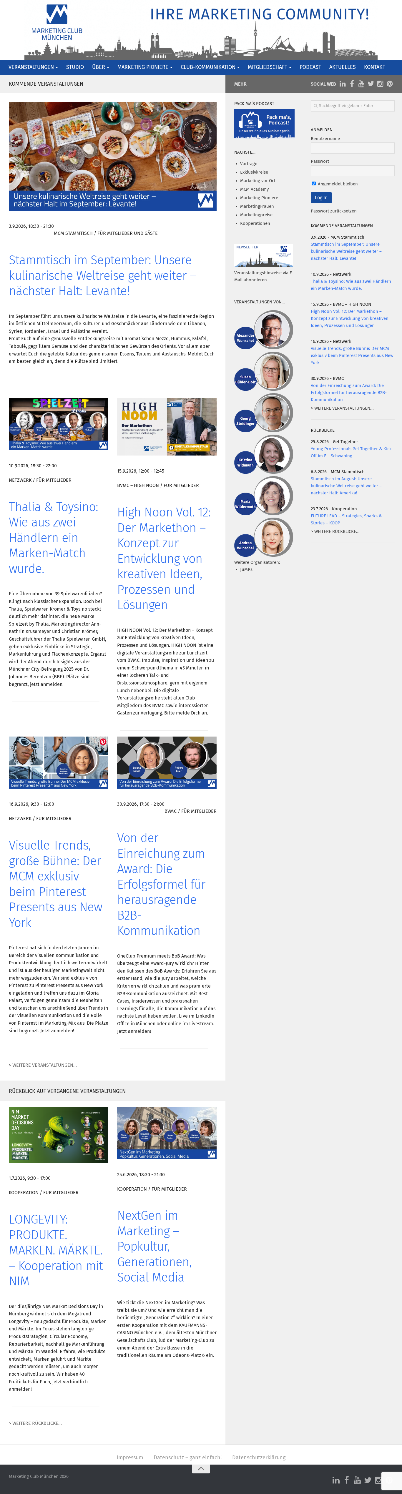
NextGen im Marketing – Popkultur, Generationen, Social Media (154, 1247)
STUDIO (75, 67)
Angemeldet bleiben (337, 184)
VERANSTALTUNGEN (31, 67)
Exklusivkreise (254, 172)
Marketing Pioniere (259, 198)
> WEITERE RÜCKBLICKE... (35, 1423)
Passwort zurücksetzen (334, 211)
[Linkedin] (342, 83)
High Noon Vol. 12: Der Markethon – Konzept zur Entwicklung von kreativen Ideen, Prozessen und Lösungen (163, 559)
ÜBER (98, 67)
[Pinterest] (389, 83)
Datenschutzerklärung (258, 1457)
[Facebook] (352, 83)
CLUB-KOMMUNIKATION (208, 67)
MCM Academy (254, 189)
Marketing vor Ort (257, 181)
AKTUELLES (342, 67)
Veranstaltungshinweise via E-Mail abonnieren (264, 276)
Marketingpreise (256, 215)
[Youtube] (361, 83)
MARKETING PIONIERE (142, 67)
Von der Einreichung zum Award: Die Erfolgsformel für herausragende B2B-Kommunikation (161, 885)
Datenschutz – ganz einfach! (188, 1457)
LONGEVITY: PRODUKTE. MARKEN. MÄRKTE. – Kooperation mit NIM (56, 1251)
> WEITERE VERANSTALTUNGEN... (43, 1065)
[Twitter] (370, 83)
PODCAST (310, 67)
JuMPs (246, 569)
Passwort (320, 161)
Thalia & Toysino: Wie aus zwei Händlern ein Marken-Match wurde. (53, 538)
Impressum (130, 1457)
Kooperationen (255, 223)
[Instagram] (380, 83)
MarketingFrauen (257, 206)
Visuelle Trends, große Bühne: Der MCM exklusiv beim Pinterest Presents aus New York (352, 355)
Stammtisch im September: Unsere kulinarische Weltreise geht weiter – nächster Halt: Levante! (102, 276)
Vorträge (248, 164)
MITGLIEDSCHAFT (267, 67)
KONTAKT (374, 67)
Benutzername (325, 139)
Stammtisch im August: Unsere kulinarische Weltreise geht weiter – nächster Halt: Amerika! (346, 486)
